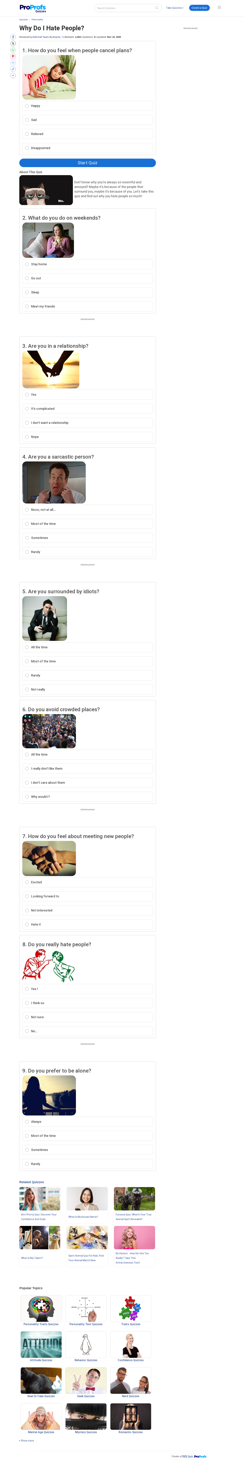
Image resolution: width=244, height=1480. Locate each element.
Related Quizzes (31, 1182)
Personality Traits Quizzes (41, 1324)
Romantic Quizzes (131, 1432)
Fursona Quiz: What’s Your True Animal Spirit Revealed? (133, 1217)
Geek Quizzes (86, 1396)
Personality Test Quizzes (86, 1324)
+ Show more (26, 1440)
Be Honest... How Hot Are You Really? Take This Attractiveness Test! (132, 1258)
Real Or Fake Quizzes (41, 1396)
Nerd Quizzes (130, 1396)
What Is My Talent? (32, 1258)
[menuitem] (175, 8)
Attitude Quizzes (41, 1360)
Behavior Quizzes (86, 1360)
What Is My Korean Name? (83, 1216)
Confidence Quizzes (131, 1360)
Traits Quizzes (130, 1324)
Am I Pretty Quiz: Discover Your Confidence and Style (39, 1217)
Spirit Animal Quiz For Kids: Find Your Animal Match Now (86, 1258)
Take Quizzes (174, 7)
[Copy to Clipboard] (14, 69)
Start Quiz (87, 162)
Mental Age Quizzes (41, 1432)
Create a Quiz (199, 7)
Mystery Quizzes (86, 1432)
